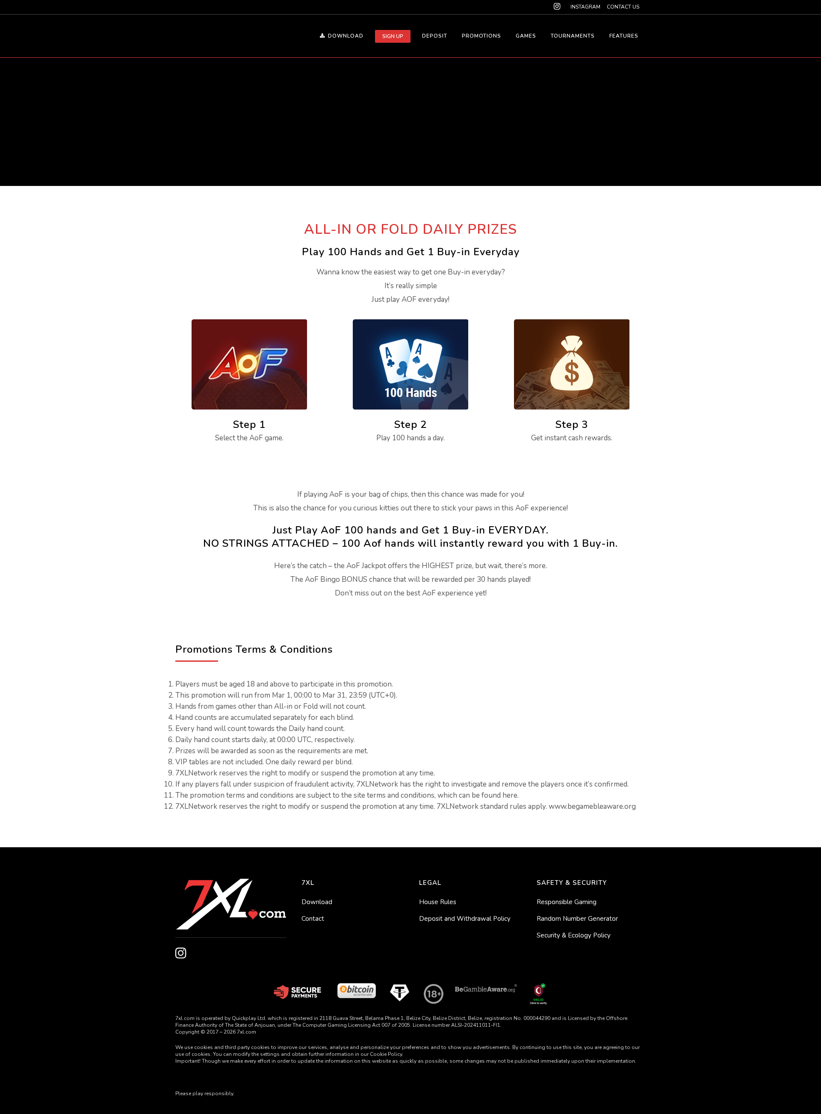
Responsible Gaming (567, 902)
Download (316, 902)
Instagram (585, 6)
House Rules (437, 902)
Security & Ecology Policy (574, 935)
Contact (312, 918)
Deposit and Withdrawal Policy (465, 918)
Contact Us (623, 6)
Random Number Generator (577, 918)
